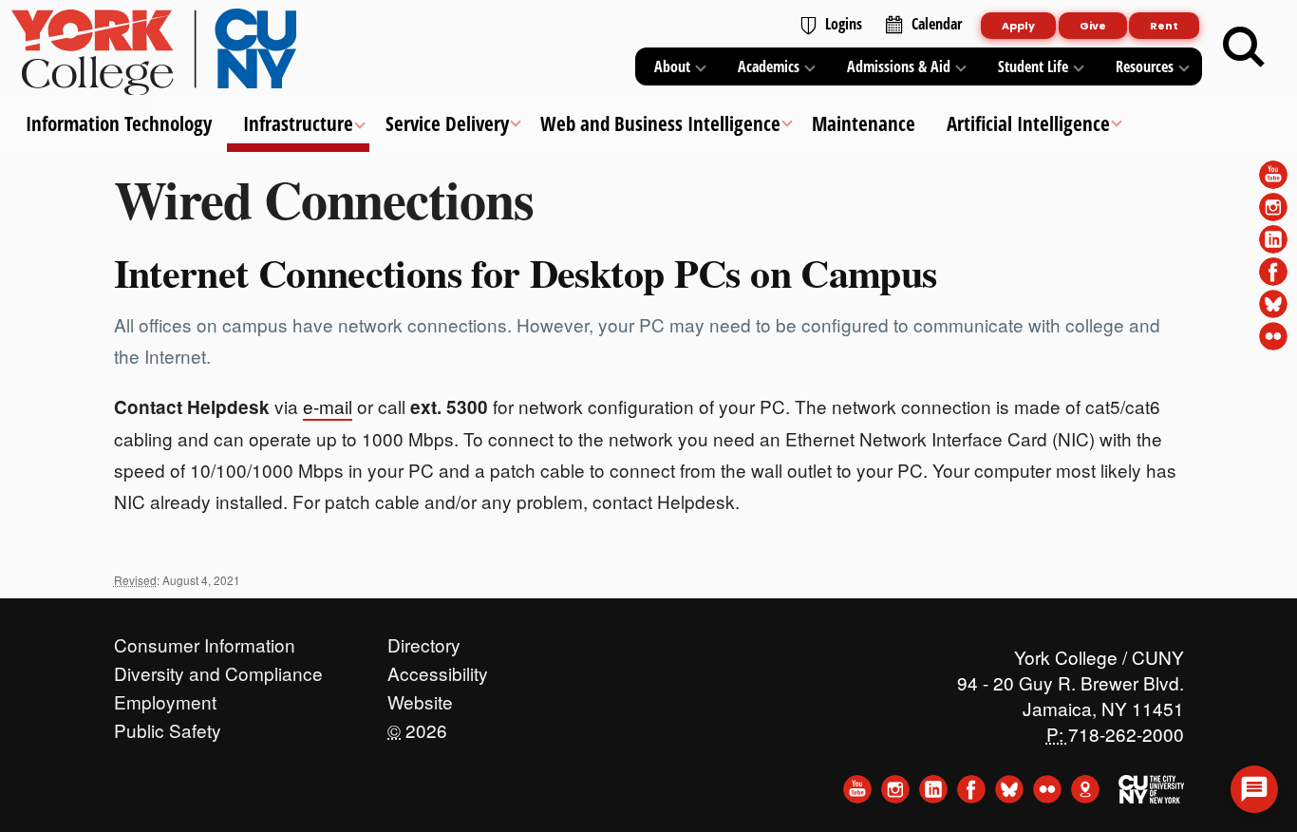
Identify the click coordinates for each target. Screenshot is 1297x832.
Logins (843, 23)
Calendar (937, 23)
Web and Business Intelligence (659, 123)
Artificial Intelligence (1028, 123)
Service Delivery (446, 123)
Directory (424, 640)
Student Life (1033, 66)
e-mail (327, 406)
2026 (417, 725)
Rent (1164, 25)
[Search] (1244, 47)
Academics (768, 66)
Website (420, 697)
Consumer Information (204, 640)
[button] (1254, 789)
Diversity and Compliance (218, 668)
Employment (165, 697)
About (672, 66)
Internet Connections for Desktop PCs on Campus (525, 272)
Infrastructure (298, 123)
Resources (1145, 66)
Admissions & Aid (898, 66)
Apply (1018, 25)
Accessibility (437, 668)
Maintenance (863, 123)
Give (1093, 25)
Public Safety (167, 725)
